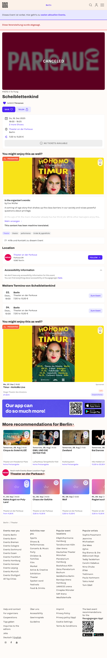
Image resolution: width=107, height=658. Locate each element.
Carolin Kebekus (90, 563)
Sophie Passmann (91, 534)
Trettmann (87, 574)
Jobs (5, 633)
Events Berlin (10, 534)
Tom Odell (87, 585)
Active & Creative (39, 569)
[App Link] (88, 626)
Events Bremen (11, 542)
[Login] (96, 5)
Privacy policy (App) (66, 617)
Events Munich (11, 571)
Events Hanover (11, 564)
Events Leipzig (10, 567)
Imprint (60, 609)
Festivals (34, 584)
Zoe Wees (87, 545)
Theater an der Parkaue (21, 129)
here (60, 278)
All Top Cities (9, 578)
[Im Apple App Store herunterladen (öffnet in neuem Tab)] (93, 405)
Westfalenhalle (63, 597)
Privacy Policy (63, 613)
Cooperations (10, 617)
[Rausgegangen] (5, 5)
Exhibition (35, 573)
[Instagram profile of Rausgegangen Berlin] (5, 642)
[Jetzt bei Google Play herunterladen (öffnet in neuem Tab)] (93, 411)
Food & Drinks (37, 588)
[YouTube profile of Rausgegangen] (16, 642)
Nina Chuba (88, 566)
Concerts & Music (39, 548)
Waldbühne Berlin (65, 576)
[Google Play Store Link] (99, 634)
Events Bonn (9, 538)
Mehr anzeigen (12, 221)
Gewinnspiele (37, 617)
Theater (6, 233)
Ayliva (85, 549)
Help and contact (12, 609)
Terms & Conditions (66, 626)
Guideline (35, 621)
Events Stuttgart (11, 575)
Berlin (5, 522)
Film (32, 562)
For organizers (10, 613)
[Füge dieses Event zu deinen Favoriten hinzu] (56, 482)
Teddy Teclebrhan (91, 559)
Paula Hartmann (90, 577)
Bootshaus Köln (64, 565)
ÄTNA (85, 570)
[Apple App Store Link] (87, 634)
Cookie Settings (64, 621)
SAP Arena (61, 593)
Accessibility (36, 613)
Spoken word (36, 580)
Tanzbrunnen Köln (65, 544)
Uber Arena (61, 548)
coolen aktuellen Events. (53, 14)
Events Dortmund (12, 549)
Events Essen (10, 553)
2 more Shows (16, 124)
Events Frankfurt (11, 557)
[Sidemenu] (102, 4)
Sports (33, 538)
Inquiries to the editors (11, 627)
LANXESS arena (64, 586)
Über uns (34, 609)
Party (32, 552)
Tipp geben (8, 621)
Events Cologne (11, 545)
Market (33, 566)
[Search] (90, 5)
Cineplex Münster (65, 590)
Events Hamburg (11, 560)
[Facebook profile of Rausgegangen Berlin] (11, 642)
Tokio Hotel (88, 581)
